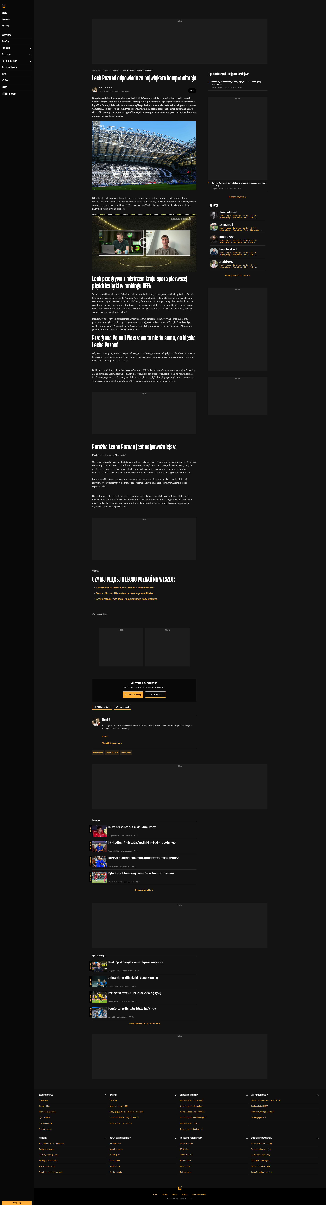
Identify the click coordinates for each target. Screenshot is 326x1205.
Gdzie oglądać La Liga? (189, 1123)
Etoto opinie (185, 1166)
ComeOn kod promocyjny (261, 1172)
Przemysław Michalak (228, 249)
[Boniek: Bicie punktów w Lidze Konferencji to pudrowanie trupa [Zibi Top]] (237, 186)
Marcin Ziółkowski (115, 882)
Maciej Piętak (113, 986)
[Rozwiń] (29, 48)
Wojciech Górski (217, 87)
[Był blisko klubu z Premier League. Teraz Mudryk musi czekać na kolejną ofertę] (144, 846)
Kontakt (175, 1194)
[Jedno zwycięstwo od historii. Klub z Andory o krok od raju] (144, 981)
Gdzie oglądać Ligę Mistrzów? (192, 1112)
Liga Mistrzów (44, 1117)
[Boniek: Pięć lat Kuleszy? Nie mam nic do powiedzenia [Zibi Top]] (144, 966)
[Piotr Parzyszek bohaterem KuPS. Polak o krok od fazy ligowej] (144, 997)
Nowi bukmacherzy (47, 1166)
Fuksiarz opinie (116, 1172)
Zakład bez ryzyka (46, 1149)
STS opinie (184, 1149)
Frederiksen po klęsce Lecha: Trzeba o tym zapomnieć (125, 587)
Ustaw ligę (259, 242)
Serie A (253, 216)
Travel (4, 74)
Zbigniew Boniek (218, 189)
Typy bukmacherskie (9, 67)
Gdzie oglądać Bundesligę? (191, 1129)
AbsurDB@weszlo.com (112, 743)
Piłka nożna (6, 48)
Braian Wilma (113, 866)
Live (245, 218)
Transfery (5, 41)
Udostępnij (124, 707)
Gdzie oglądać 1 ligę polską (191, 1106)
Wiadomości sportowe (46, 1094)
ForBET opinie (185, 1160)
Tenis (251, 218)
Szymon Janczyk (226, 225)
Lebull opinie (115, 1160)
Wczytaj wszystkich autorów (237, 275)
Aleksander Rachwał (228, 212)
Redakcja (165, 1194)
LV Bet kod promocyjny (260, 1155)
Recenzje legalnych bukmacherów (120, 1137)
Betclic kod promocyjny (260, 1166)
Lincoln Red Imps (112, 753)
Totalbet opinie (186, 1155)
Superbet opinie (116, 1149)
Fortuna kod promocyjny (261, 1149)
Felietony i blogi (224, 218)
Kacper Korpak (113, 836)
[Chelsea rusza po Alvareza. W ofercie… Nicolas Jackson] (144, 831)
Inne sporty (6, 54)
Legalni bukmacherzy (9, 61)
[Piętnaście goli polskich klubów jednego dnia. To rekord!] (144, 1012)
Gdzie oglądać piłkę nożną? (189, 1094)
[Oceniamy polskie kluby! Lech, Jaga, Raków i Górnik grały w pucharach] (237, 84)
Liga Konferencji (114, 71)
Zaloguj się (17, 1203)
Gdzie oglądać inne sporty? (260, 1094)
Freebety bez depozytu (48, 1155)
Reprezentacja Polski (47, 1112)
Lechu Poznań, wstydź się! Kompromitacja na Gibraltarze (126, 598)
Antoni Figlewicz (226, 262)
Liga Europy (91, 1012)
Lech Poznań (98, 753)
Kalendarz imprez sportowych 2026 (266, 1100)
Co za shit (157, 694)
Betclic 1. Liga (44, 1106)
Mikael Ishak (126, 753)
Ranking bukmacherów (48, 1160)
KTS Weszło (6, 80)
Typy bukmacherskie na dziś (50, 1172)
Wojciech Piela (113, 851)
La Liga (245, 216)
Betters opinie (185, 1172)
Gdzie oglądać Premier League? (193, 1117)
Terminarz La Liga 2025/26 (121, 1123)
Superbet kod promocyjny (261, 1143)
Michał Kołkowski (226, 237)
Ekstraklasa (254, 230)
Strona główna (96, 71)
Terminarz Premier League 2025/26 (124, 1117)
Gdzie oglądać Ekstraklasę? (191, 1100)
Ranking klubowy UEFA (119, 1106)
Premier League (225, 216)
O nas (155, 1194)
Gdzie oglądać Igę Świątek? (262, 1112)
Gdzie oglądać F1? (258, 1117)
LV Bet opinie (115, 1155)
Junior (4, 87)
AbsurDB (108, 87)
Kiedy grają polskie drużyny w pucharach (126, 1112)
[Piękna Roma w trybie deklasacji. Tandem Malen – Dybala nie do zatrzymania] (144, 877)
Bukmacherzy (43, 1137)
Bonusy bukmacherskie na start (51, 1143)
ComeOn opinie (186, 1143)
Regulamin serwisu (199, 1194)
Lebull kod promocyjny (260, 1160)
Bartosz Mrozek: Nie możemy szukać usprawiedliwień (124, 593)
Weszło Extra (6, 35)
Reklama (185, 1194)
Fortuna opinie (115, 1143)
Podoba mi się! (134, 694)
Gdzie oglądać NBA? (259, 1106)
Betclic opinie (115, 1166)
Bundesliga (237, 216)
